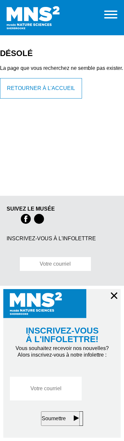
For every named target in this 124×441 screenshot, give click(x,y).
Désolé (16, 53)
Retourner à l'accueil (41, 95)
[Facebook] (26, 219)
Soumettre (54, 418)
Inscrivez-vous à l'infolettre (54, 238)
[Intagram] (39, 219)
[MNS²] (49, 17)
